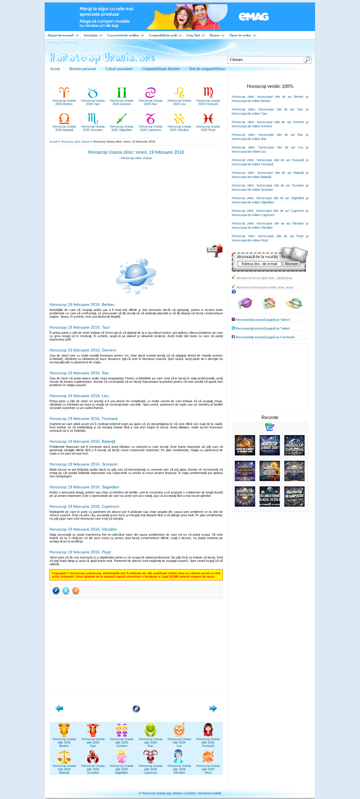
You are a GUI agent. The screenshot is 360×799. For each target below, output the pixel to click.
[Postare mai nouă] (59, 711)
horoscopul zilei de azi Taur (280, 109)
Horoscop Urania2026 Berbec (64, 102)
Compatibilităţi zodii (163, 35)
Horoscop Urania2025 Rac (150, 102)
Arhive (177, 793)
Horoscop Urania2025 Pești (208, 128)
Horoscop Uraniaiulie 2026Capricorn (150, 769)
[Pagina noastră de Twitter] (268, 308)
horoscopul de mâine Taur (249, 113)
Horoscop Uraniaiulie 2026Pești (208, 769)
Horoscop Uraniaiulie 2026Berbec (64, 742)
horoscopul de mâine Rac (249, 139)
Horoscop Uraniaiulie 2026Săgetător (121, 769)
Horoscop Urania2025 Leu (179, 102)
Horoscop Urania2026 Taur (93, 102)
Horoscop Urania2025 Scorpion (93, 128)
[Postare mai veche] (213, 711)
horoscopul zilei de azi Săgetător (280, 198)
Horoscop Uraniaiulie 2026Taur (93, 742)
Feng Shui (193, 35)
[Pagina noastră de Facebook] (245, 308)
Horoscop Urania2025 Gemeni (121, 102)
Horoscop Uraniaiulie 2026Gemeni (121, 742)
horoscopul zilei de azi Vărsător (280, 223)
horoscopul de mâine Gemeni (252, 126)
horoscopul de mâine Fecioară (252, 164)
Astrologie (91, 35)
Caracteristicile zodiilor (123, 35)
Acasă (54, 141)
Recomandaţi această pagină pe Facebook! (265, 337)
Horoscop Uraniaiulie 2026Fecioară (208, 742)
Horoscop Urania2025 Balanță (64, 128)
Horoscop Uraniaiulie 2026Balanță (64, 769)
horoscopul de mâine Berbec (251, 101)
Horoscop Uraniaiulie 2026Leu (179, 742)
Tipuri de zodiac (240, 35)
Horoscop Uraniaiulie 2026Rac (150, 742)
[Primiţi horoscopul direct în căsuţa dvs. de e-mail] (214, 256)
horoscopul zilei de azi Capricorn (280, 210)
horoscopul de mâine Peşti (250, 240)
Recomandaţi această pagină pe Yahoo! (263, 319)
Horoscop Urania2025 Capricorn (150, 128)
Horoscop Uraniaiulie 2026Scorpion (93, 769)
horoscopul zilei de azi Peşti (280, 236)
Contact (189, 793)
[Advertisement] (136, 203)
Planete (215, 35)
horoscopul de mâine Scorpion (252, 189)
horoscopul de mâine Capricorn (253, 215)
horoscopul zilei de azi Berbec (280, 96)
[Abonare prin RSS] (75, 594)
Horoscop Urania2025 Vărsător (179, 128)
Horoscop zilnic (243, 96)
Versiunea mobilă (209, 793)
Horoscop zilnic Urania (75, 141)
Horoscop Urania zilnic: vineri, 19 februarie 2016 (136, 152)
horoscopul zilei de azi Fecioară (280, 160)
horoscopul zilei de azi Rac (280, 134)
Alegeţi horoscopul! (61, 35)
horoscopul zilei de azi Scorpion (280, 185)
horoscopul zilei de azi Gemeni (280, 122)
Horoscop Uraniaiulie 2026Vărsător (179, 769)
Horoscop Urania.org (61, 41)
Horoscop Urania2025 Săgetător (121, 128)
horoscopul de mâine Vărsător (252, 227)
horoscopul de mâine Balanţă (251, 177)
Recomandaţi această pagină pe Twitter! (263, 328)
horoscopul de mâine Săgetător (253, 202)
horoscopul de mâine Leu (249, 151)
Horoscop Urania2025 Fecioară (208, 102)
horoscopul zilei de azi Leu (281, 147)
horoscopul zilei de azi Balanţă (280, 172)
